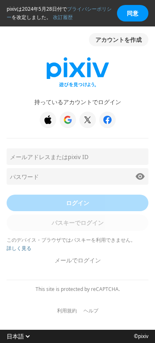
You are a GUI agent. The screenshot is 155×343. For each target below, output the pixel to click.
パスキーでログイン (78, 222)
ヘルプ (90, 310)
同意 (132, 13)
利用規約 (67, 310)
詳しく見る (19, 248)
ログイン (77, 203)
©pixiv (141, 336)
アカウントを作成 (118, 39)
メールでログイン (78, 260)
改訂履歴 (63, 17)
